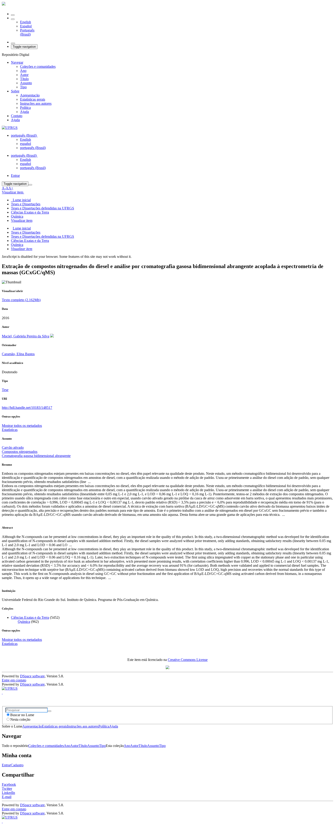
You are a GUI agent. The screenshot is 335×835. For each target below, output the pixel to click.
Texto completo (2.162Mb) (21, 300)
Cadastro (17, 765)
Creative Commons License (188, 660)
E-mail (6, 797)
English (25, 22)
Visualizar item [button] (13, 192)
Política (25, 108)
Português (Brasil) (27, 32)
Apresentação (30, 95)
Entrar (6, 765)
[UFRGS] (10, 128)
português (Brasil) (33, 148)
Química (17, 216)
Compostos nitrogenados (19, 452)
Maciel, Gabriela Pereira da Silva (25, 336)
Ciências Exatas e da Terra (30, 212)
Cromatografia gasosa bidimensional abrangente (36, 456)
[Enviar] (49, 711)
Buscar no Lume (22, 715)
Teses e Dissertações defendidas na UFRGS (42, 208)
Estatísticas (10, 644)
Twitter (7, 789)
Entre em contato (14, 680)
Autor (24, 75)
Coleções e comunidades (38, 66)
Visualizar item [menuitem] (21, 220)
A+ (10, 188)
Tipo (23, 87)
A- (4, 188)
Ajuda (24, 112)
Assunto (26, 83)
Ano (23, 71)
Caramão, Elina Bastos (18, 354)
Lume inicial (22, 228)
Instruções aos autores (36, 103)
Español (26, 26)
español (25, 144)
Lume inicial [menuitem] (21, 200)
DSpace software (32, 676)
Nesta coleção (20, 719)
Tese (5, 390)
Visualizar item (21, 249)
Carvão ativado (13, 447)
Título (24, 79)
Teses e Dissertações (25, 204)
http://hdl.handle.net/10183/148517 (27, 408)
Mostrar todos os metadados (22, 640)
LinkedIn (8, 793)
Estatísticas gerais (32, 99)
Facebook (9, 784)
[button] (13, 19)
